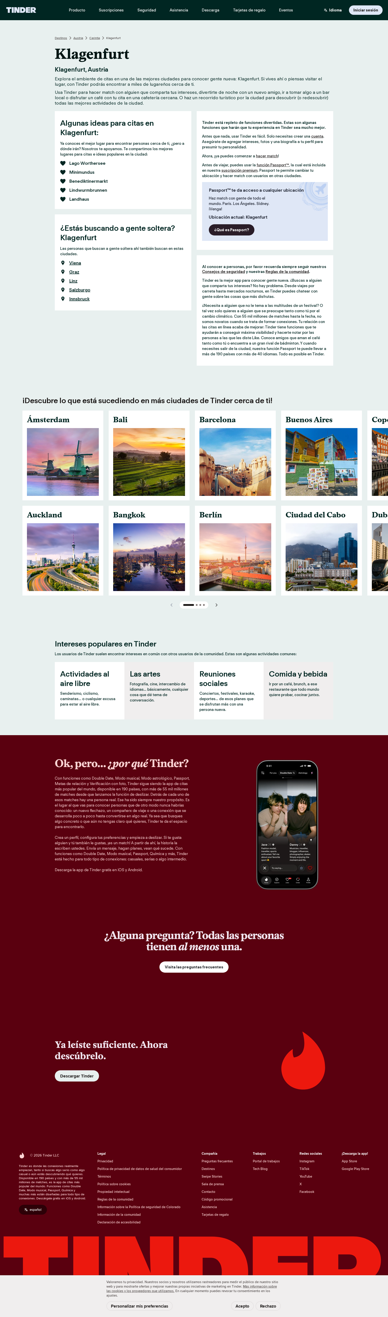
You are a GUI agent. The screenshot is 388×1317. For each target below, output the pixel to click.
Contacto (208, 1191)
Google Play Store (355, 1168)
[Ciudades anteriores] (171, 605)
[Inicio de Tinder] (21, 10)
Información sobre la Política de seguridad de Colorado (139, 1207)
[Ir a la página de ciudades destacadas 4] (204, 605)
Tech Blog (260, 1168)
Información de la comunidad (119, 1214)
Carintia (94, 38)
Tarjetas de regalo (215, 1214)
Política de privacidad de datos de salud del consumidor (139, 1168)
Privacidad (105, 1161)
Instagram (307, 1161)
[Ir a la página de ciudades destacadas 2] (197, 605)
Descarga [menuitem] (210, 10)
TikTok (304, 1168)
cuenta (317, 136)
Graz (74, 272)
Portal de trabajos (266, 1161)
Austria (78, 38)
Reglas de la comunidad (287, 271)
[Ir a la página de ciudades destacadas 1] (188, 605)
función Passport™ (273, 165)
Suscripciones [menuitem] (111, 10)
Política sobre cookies (114, 1184)
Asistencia (209, 1207)
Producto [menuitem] (77, 10)
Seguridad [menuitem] (146, 10)
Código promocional (217, 1199)
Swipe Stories (212, 1176)
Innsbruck (79, 298)
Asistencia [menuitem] (179, 10)
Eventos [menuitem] (286, 10)
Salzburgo (79, 289)
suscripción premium (239, 170)
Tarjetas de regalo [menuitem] (249, 10)
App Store (349, 1161)
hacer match (267, 156)
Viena (75, 263)
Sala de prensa (213, 1184)
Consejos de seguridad (223, 271)
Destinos (61, 38)
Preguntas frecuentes (217, 1161)
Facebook (307, 1191)
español (36, 1209)
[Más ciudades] (216, 605)
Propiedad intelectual (113, 1191)
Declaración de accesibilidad (119, 1222)
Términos (104, 1176)
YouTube (306, 1176)
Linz (73, 281)
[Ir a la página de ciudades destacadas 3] (200, 605)
